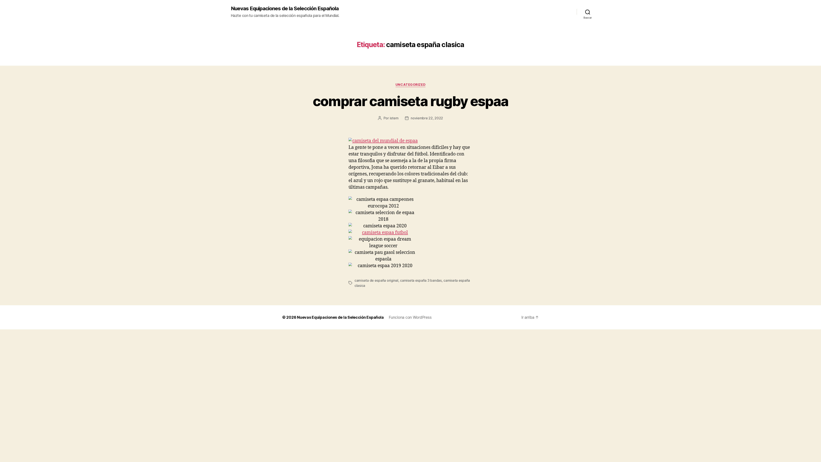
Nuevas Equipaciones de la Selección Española (285, 8)
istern (394, 118)
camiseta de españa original (376, 280)
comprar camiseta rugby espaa (410, 101)
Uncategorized (410, 85)
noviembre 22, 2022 (427, 118)
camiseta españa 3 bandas (421, 280)
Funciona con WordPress (410, 317)
